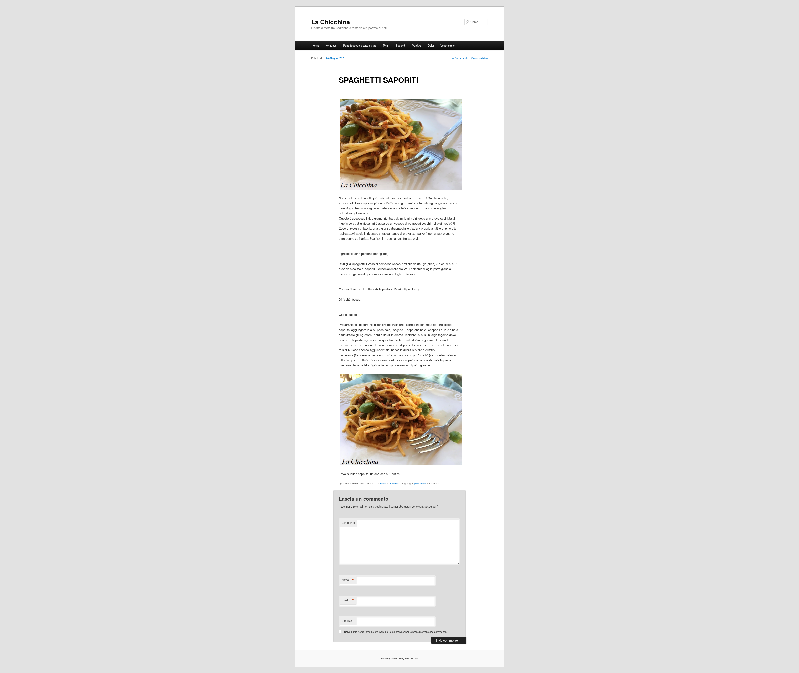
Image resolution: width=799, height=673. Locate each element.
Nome (348, 580)
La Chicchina (330, 21)
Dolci (431, 45)
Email (348, 600)
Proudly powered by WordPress (399, 658)
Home (315, 45)
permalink (420, 483)
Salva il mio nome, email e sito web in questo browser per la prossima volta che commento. (395, 631)
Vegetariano (447, 45)
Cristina (395, 483)
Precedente (460, 58)
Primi (386, 45)
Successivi (479, 58)
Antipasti (331, 45)
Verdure (416, 45)
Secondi (401, 45)
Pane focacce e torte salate (359, 45)
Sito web (347, 621)
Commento (348, 523)
